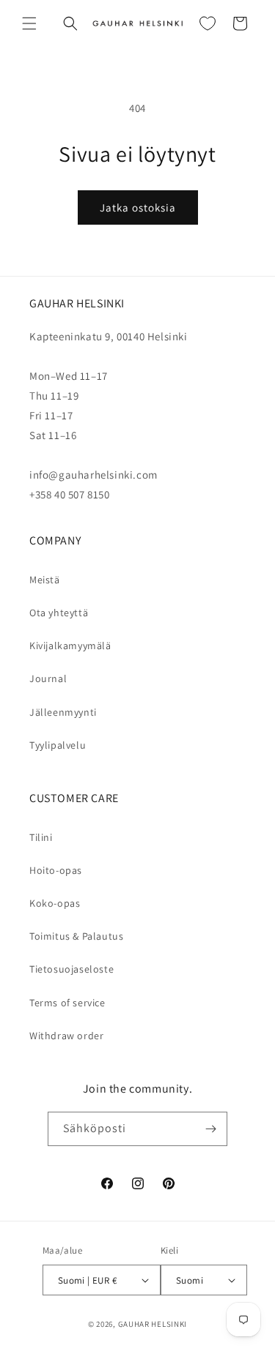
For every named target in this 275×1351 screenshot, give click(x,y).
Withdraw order (66, 1035)
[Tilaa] (210, 1129)
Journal (48, 678)
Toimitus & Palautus (76, 936)
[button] (29, 23)
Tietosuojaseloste (71, 969)
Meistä (44, 579)
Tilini (41, 837)
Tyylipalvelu (57, 745)
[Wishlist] (207, 23)
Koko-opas (54, 903)
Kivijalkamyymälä (70, 645)
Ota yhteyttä (58, 612)
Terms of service (67, 1002)
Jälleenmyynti (63, 712)
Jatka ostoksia (138, 207)
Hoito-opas (55, 870)
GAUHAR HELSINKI (153, 1324)
